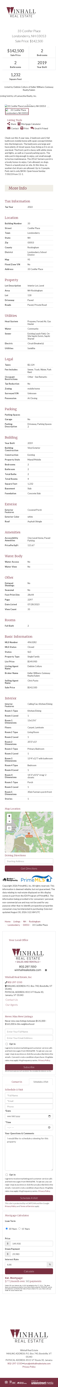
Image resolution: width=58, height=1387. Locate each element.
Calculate (29, 1271)
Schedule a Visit (41, 1081)
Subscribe (29, 1067)
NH (24, 921)
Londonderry (14, 925)
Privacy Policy (44, 1060)
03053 (26, 925)
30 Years (12, 1229)
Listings (16, 921)
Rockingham (34, 921)
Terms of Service (27, 1206)
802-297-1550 (15, 982)
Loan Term (10, 1221)
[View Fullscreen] (9, 828)
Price (7, 1238)
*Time (8, 1122)
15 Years (25, 1229)
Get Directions (29, 868)
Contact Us (11, 999)
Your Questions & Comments (19, 1133)
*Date (8, 1111)
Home (7, 921)
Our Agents (11, 1004)
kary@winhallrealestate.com (37, 1363)
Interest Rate (12, 1259)
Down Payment (12, 1249)
